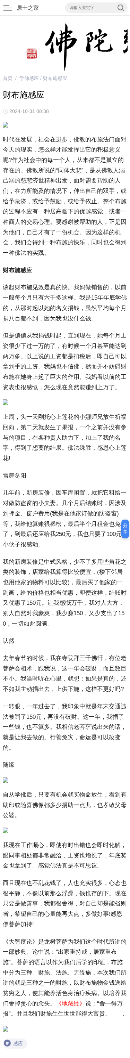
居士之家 (28, 8)
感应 (18, 1043)
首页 (7, 78)
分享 (125, 529)
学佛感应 (29, 78)
